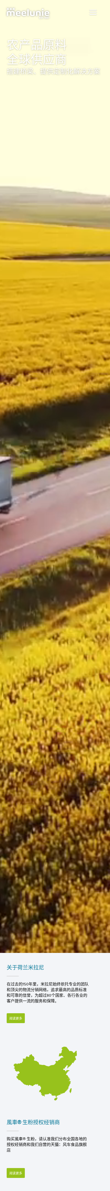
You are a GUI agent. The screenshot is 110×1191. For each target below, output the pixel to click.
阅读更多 (15, 1018)
